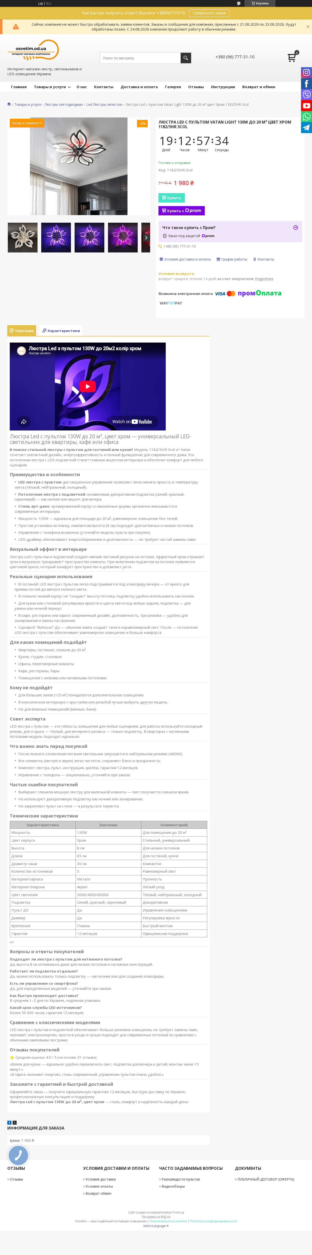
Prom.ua (178, 1212)
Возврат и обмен (258, 86)
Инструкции (223, 86)
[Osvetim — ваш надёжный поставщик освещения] (33, 50)
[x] (15, 1123)
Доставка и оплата (139, 86)
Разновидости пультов (181, 1179)
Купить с (175, 210)
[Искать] (186, 58)
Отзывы (196, 86)
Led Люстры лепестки (104, 104)
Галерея (173, 86)
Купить (174, 197)
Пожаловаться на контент (168, 1221)
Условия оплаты (99, 1186)
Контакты (103, 86)
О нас (82, 86)
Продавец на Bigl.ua (156, 1217)
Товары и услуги (50, 86)
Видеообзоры (173, 1186)
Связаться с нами (209, 13)
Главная (19, 86)
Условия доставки (101, 1179)
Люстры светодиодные (64, 104)
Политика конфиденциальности (213, 1221)
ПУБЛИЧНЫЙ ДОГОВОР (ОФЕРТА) (265, 1179)
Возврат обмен (98, 1193)
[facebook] (9, 1123)
